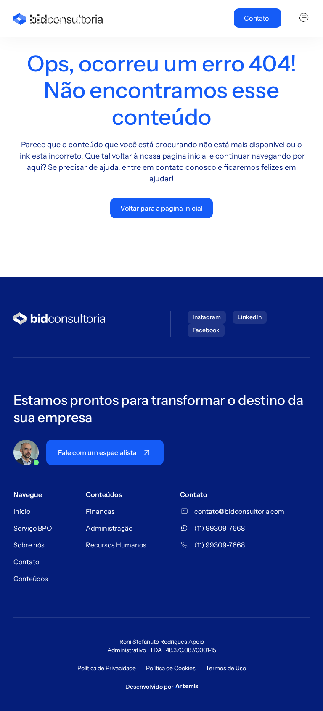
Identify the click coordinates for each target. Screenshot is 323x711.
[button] (301, 18)
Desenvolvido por (149, 686)
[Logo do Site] (51, 18)
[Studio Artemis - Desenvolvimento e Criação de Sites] (186, 685)
